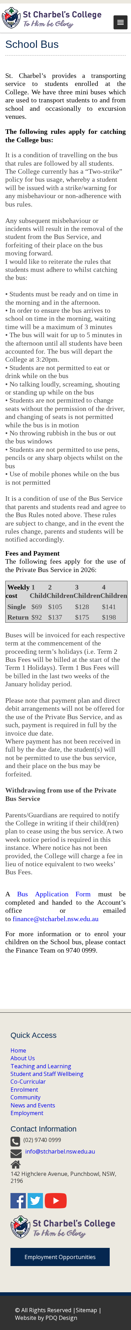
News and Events (32, 1105)
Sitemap (86, 1310)
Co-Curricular (28, 1081)
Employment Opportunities (60, 1257)
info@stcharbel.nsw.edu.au (60, 1151)
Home (18, 1050)
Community (25, 1097)
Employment (26, 1113)
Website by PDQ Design (46, 1318)
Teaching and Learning (40, 1066)
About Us (22, 1058)
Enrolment (24, 1089)
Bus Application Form (54, 894)
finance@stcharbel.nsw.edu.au (56, 919)
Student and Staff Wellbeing (46, 1074)
